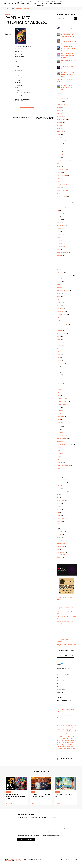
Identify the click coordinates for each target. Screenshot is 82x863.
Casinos (58, 166)
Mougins (59, 419)
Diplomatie (59, 199)
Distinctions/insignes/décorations (64, 202)
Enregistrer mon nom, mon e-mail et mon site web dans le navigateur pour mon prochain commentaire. (39, 835)
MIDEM (60, 742)
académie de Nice (59, 725)
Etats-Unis (59, 240)
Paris (58, 447)
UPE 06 (58, 537)
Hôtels (58, 296)
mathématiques (60, 363)
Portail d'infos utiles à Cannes (64, 675)
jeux (58, 327)
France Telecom (60, 267)
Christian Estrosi (68, 729)
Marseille (59, 360)
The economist (60, 681)
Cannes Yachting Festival (62, 160)
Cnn (58, 686)
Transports (59, 526)
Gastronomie (57, 3)
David (66, 731)
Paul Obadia (68, 748)
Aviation (58, 134)
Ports (58, 456)
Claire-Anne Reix (60, 731)
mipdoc (58, 381)
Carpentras (59, 163)
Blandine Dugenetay (68, 727)
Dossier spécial (43, 3)
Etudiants (59, 243)
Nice (42, 1)
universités (59, 535)
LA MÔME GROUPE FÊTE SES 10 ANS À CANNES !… (41, 796)
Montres (59, 413)
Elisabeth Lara (73, 733)
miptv (58, 392)
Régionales (59, 477)
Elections (59, 228)
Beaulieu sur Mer (61, 140)
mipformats (59, 383)
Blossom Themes (8, 860)
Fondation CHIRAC (61, 264)
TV (57, 529)
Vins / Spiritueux (61, 546)
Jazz (51, 3)
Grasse (58, 284)
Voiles (60, 1)
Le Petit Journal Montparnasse (68, 740)
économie (59, 222)
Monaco (58, 407)
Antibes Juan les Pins (62, 119)
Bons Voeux (59, 149)
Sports (28, 3)
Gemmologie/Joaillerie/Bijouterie (65, 276)
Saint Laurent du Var (62, 483)
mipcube (59, 378)
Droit (47, 1)
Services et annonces (62, 491)
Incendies (59, 305)
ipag (58, 317)
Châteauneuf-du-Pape (62, 175)
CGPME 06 (59, 172)
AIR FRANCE (60, 116)
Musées (58, 422)
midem (58, 372)
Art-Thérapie (60, 125)
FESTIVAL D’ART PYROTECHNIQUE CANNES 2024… (15, 796)
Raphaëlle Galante (62, 750)
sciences (59, 489)
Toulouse (59, 515)
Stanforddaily (60, 692)
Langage (59, 336)
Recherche (59, 471)
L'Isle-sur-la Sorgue (61, 333)
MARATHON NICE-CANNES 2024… (64, 796)
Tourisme (59, 521)
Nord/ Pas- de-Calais (62, 435)
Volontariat (59, 557)
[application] (67, 570)
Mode (58, 395)
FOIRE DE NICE (60, 261)
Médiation (53, 1)
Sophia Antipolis (60, 500)
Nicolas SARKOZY (61, 432)
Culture (58, 187)
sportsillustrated (61, 689)
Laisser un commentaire (9, 34)
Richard (73, 750)
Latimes (59, 684)
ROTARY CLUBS (61, 480)
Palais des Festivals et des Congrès (65, 444)
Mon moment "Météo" (62, 398)
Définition (59, 193)
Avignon (59, 137)
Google (58, 278)
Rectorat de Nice (61, 474)
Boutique (8, 14)
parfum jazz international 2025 (27, 107)
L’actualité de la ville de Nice (66, 604)
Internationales (60, 98)
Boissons (59, 146)
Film (58, 258)
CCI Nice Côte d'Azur (62, 169)
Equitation (59, 234)
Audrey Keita (73, 725)
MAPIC (58, 742)
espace (58, 237)
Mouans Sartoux (60, 416)
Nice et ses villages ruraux (63, 632)
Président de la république (63, 465)
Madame (59, 351)
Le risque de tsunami (62, 629)
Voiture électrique (61, 552)
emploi (58, 231)
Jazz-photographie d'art (62, 324)
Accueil (22, 1)
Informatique (60, 308)
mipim (58, 386)
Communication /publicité (63, 184)
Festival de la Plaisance (62, 252)
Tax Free (59, 509)
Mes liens (63, 859)
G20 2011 (59, 270)
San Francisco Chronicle (63, 672)
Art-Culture (59, 122)
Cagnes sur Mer (60, 155)
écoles (58, 217)
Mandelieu (59, 354)
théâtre (58, 512)
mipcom (58, 375)
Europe (58, 249)
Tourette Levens (60, 518)
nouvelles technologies (62, 438)
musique (59, 427)
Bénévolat (59, 143)
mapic (58, 357)
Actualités (29, 1)
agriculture (59, 113)
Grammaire (59, 281)
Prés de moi (59, 462)
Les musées (59, 342)
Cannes (37, 1)
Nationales (59, 101)
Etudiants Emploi (61, 246)
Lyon (58, 348)
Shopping (59, 523)
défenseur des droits (62, 190)
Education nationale (61, 225)
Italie (58, 320)
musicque (59, 425)
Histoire (58, 293)
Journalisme (59, 330)
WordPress (19, 860)
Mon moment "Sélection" (63, 401)
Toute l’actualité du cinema (66, 705)
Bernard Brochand (60, 727)
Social (58, 497)
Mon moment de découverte (63, 404)
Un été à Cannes (61, 532)
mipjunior (59, 389)
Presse (58, 468)
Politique (59, 453)
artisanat (69, 725)
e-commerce (60, 214)
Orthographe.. (60, 441)
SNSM (58, 494)
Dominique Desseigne (62, 733)
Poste (58, 459)
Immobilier (59, 302)
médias (58, 366)
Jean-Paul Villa (66, 738)
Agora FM (59, 110)
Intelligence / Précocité (62, 314)
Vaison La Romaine (61, 540)
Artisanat (59, 128)
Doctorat (59, 205)
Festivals (59, 255)
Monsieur (59, 410)
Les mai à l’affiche (61, 626)
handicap (59, 287)
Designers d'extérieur (62, 196)
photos (58, 450)
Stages (58, 506)
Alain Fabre (65, 725)
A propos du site (41, 5)
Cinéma (58, 178)
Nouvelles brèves (61, 104)
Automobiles (60, 131)
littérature (59, 345)
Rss (76, 859)
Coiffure (58, 181)
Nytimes (59, 678)
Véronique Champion (60, 753)
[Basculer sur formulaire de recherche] (77, 3)
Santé (22, 3)
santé (69, 752)
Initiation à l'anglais (61, 311)
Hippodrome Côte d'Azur (63, 290)
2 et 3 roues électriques (62, 554)
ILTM (58, 299)
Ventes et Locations (61, 543)
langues (58, 339)
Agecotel (59, 107)
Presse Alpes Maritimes (16, 859)
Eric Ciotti (58, 735)
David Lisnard (71, 731)
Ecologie (35, 3)
